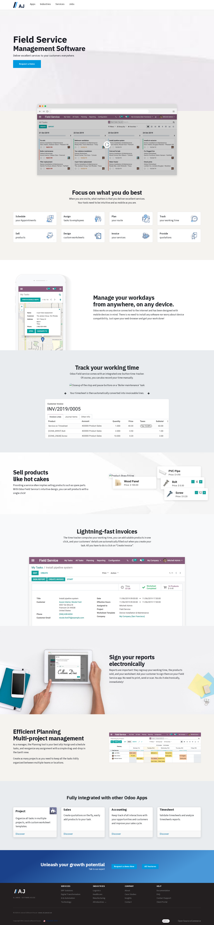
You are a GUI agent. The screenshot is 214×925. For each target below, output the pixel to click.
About (127, 890)
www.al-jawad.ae (45, 913)
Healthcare (97, 894)
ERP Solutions (67, 890)
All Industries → (100, 902)
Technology (66, 902)
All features (150, 866)
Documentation (163, 890)
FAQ (158, 894)
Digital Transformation (70, 894)
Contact (128, 902)
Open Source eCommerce (189, 921)
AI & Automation (68, 898)
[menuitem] (33, 5)
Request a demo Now (124, 866)
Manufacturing (99, 898)
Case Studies (130, 894)
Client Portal (162, 902)
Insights (128, 898)
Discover (20, 834)
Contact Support (164, 898)
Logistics (97, 890)
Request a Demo (27, 64)
